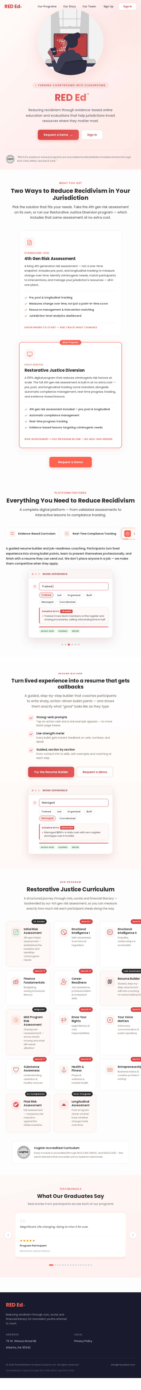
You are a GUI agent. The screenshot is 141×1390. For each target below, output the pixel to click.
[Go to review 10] (76, 1265)
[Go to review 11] (78, 1265)
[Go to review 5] (63, 1265)
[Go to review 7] (68, 1265)
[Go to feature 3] (69, 644)
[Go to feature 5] (75, 645)
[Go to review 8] (70, 1265)
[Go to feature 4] (72, 645)
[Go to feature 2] (65, 645)
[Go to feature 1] (62, 645)
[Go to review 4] (60, 1265)
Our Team (89, 6)
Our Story (69, 6)
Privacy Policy (83, 1341)
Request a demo (95, 772)
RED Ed (13, 6)
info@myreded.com (123, 1364)
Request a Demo (58, 134)
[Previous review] (8, 1235)
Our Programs (47, 6)
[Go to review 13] (83, 1265)
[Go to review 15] (88, 1265)
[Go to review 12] (81, 1265)
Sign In (127, 6)
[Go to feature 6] (79, 645)
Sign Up (108, 6)
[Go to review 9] (73, 1265)
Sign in (92, 135)
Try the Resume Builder (51, 772)
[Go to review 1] (51, 1265)
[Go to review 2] (55, 1265)
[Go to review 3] (58, 1265)
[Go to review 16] (91, 1265)
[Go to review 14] (86, 1265)
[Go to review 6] (65, 1265)
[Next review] (133, 1235)
